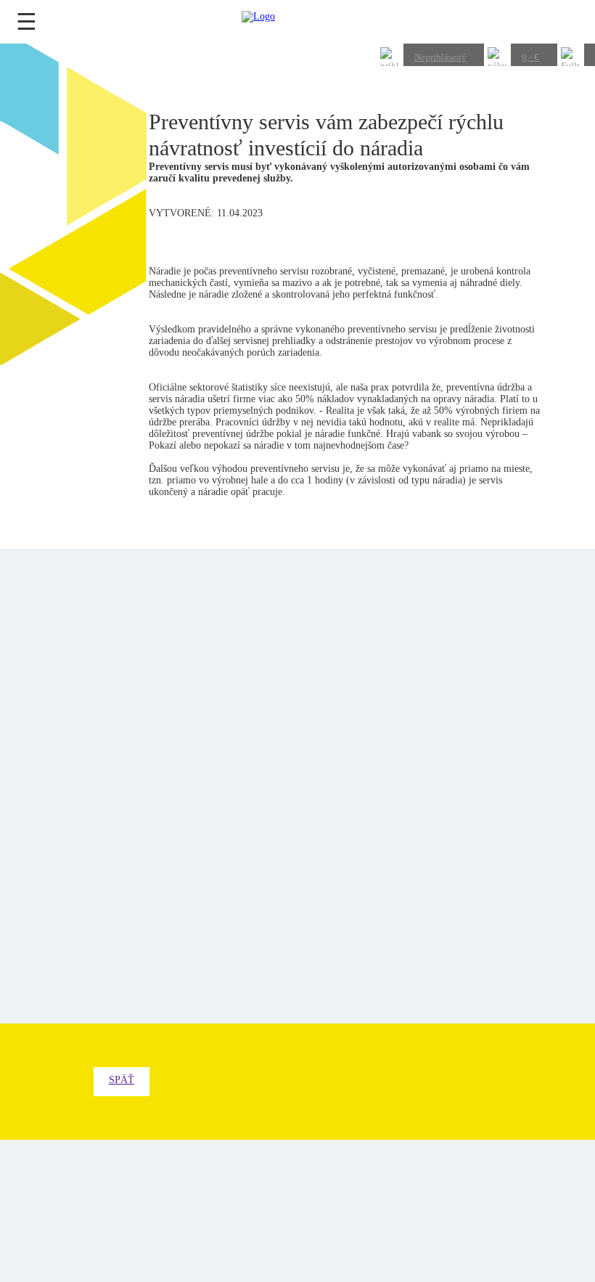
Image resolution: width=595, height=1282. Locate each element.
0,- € (530, 57)
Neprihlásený (440, 57)
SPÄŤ (121, 1079)
